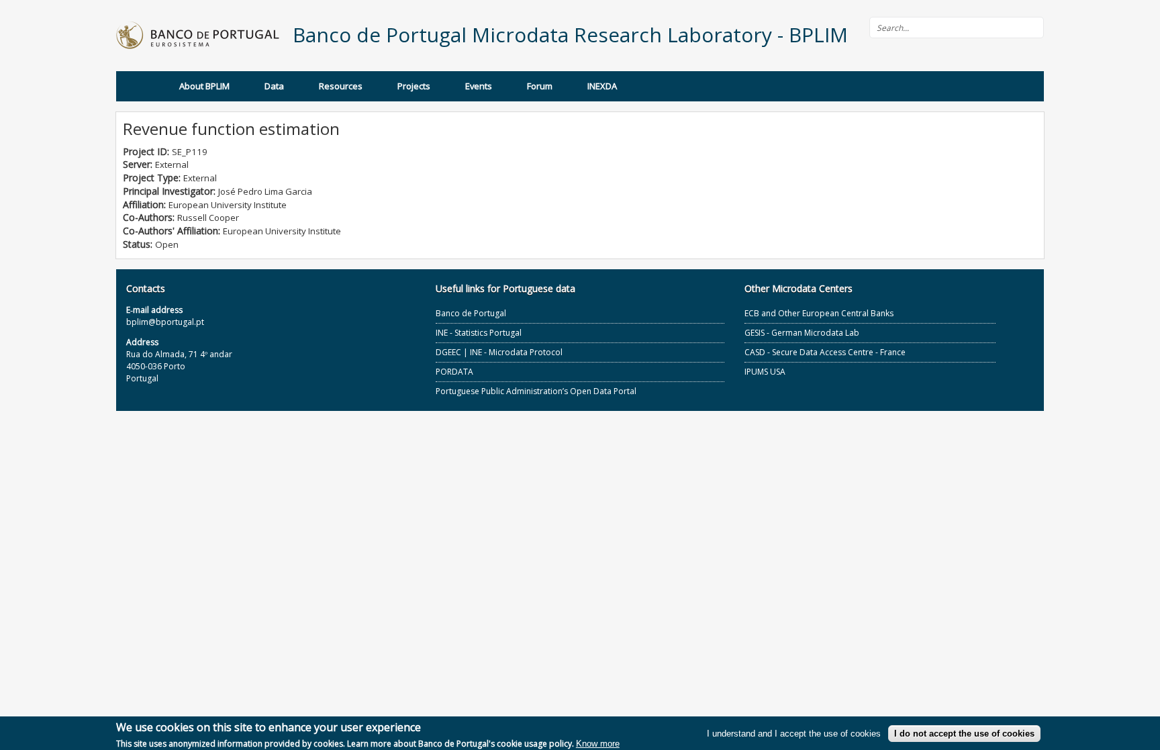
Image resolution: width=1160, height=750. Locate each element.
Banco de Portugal (471, 313)
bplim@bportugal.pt (165, 322)
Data (274, 86)
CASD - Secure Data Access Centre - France (825, 352)
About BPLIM (204, 86)
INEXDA (602, 86)
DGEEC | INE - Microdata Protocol (499, 352)
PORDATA (454, 371)
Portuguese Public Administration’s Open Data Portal (536, 391)
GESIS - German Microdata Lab (801, 332)
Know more (598, 744)
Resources (340, 86)
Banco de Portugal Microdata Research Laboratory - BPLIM (570, 34)
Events (478, 86)
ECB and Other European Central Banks (818, 313)
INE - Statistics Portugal (479, 332)
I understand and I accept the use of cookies (794, 734)
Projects (413, 86)
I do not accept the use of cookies (964, 734)
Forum (539, 86)
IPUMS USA (764, 371)
